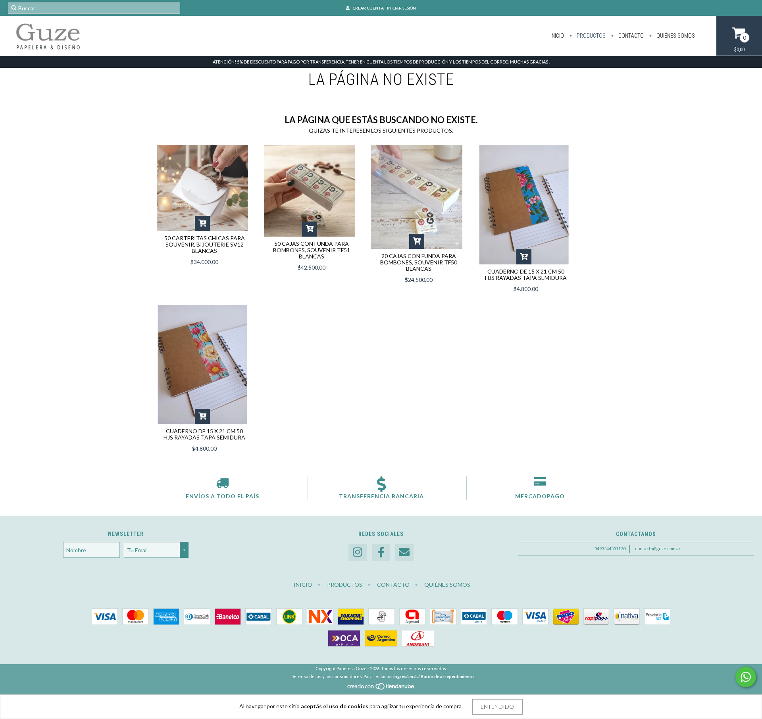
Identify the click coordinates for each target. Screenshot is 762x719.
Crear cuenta (368, 8)
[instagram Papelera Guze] (357, 552)
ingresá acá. (405, 676)
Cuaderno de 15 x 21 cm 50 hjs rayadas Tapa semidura (526, 274)
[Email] (404, 552)
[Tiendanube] (381, 688)
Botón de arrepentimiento (447, 676)
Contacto (630, 36)
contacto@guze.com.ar (658, 548)
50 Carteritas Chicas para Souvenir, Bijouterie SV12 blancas (204, 244)
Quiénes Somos (675, 36)
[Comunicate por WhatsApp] (745, 677)
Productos (590, 36)
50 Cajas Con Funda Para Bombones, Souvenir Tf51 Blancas (311, 250)
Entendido (497, 706)
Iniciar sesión (401, 8)
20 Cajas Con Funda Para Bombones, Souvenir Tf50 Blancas (418, 262)
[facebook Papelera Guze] (381, 552)
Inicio (557, 36)
